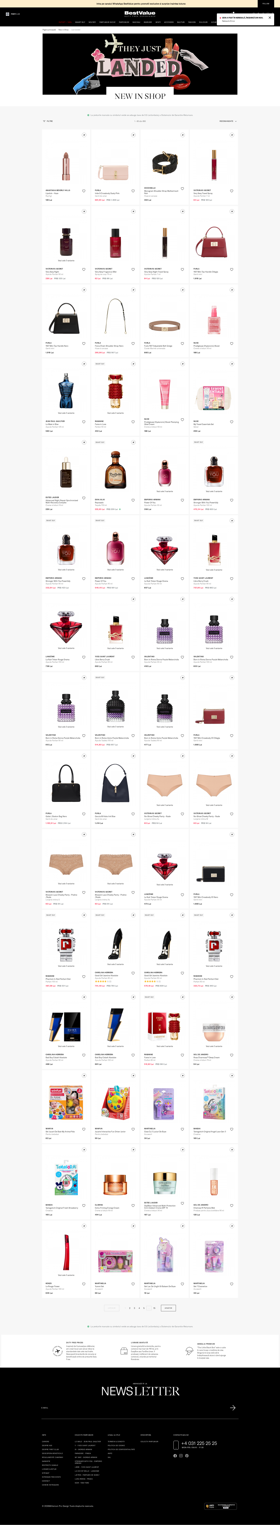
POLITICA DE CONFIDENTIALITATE (121, 1449)
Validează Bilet (242, 14)
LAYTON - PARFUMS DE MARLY (87, 1475)
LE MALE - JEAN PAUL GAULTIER (88, 1442)
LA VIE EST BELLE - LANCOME (87, 1471)
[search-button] (254, 14)
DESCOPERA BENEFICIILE (52, 1453)
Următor (168, 1308)
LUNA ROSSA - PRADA (84, 1479)
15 (154, 1308)
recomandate (226, 121)
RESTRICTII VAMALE (50, 1465)
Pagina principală (49, 30)
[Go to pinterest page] (187, 1455)
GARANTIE (46, 1461)
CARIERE (45, 1442)
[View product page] (66, 162)
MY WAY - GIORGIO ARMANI (86, 1457)
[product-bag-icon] (84, 198)
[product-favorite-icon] (84, 191)
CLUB (15, 14)
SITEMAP (45, 1473)
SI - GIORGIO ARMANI (83, 1449)
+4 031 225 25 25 (199, 1443)
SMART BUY (80, 22)
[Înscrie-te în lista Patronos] (233, 1408)
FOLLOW (265, 4)
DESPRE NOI (47, 1445)
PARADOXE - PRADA (83, 1453)
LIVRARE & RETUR (49, 1469)
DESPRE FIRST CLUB (50, 1449)
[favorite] (268, 14)
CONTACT (46, 1481)
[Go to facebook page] (175, 1455)
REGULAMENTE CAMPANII (52, 1457)
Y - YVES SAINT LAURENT (85, 1445)
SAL (109, 1457)
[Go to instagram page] (181, 1455)
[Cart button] (272, 14)
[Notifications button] (258, 14)
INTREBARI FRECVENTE (51, 1477)
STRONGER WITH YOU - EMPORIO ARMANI (88, 1462)
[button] (84, 135)
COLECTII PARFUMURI (149, 1442)
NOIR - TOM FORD (82, 1483)
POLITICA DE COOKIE (116, 1445)
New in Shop (63, 30)
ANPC (110, 1453)
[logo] (140, 14)
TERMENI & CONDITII (116, 1442)
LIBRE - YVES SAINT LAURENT (87, 1467)
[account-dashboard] (263, 14)
